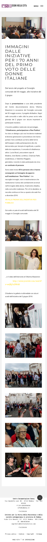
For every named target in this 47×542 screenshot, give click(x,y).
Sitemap (39, 534)
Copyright (30, 534)
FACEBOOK (23, 511)
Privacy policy (10, 534)
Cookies (21, 534)
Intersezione (30, 540)
